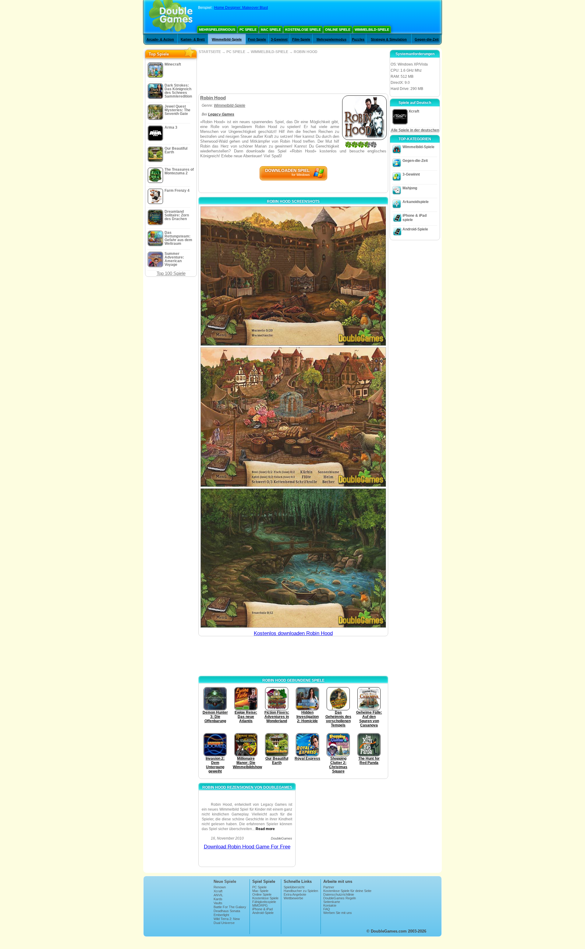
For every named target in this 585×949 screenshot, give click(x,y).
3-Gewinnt (279, 39)
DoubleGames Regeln (339, 898)
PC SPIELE (235, 52)
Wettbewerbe (293, 898)
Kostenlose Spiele (303, 29)
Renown (220, 887)
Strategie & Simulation (389, 39)
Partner (328, 887)
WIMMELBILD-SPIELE (269, 52)
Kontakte (329, 905)
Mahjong (409, 188)
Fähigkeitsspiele (264, 902)
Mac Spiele (271, 29)
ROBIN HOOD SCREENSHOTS (293, 201)
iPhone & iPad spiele (414, 217)
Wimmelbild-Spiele (372, 29)
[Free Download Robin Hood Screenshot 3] (293, 558)
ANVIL (218, 895)
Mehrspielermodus (217, 29)
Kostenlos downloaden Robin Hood (293, 633)
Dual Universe (224, 923)
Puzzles (358, 39)
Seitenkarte (331, 902)
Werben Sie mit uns (337, 913)
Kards (218, 899)
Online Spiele (337, 29)
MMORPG (260, 905)
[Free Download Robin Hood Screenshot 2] (293, 417)
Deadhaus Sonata (227, 911)
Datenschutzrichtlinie (338, 894)
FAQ (326, 909)
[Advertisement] (293, 74)
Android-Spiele (415, 229)
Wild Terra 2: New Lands (227, 920)
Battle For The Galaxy (230, 907)
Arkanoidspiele (415, 202)
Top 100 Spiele (171, 273)
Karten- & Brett (193, 39)
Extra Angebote (295, 894)
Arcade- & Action (160, 39)
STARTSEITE (210, 52)
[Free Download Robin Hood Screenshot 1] (293, 276)
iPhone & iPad (262, 909)
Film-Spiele (301, 39)
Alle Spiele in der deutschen (415, 130)
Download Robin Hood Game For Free (247, 847)
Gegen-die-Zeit (427, 39)
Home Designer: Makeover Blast (241, 7)
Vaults (218, 903)
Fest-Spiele (257, 39)
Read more (265, 829)
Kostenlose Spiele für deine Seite (347, 891)
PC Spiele (248, 29)
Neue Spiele (225, 881)
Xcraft (218, 891)
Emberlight (221, 915)
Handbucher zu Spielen (301, 891)
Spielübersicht (294, 887)
